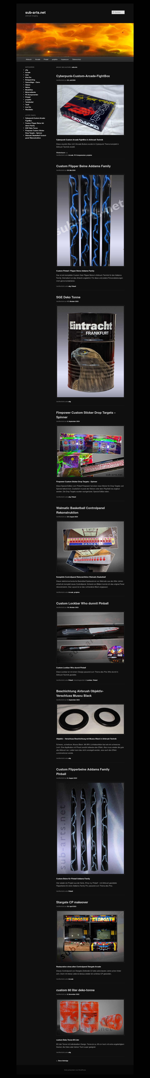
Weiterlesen (62, 152)
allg (69, 286)
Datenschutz (76, 59)
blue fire (28, 77)
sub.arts (74, 67)
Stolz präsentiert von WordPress (75, 1070)
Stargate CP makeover (72, 902)
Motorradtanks (30, 92)
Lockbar (89, 680)
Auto (27, 75)
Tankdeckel (29, 102)
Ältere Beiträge (62, 1061)
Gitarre (27, 85)
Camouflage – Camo (32, 82)
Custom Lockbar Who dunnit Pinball (82, 603)
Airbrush (29, 59)
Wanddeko (29, 109)
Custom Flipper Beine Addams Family (83, 166)
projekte (54, 59)
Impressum (65, 59)
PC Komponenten (80, 155)
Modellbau (29, 90)
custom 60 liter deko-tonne (75, 990)
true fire (28, 107)
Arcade (37, 59)
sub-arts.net (35, 12)
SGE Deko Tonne (68, 297)
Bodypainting (30, 80)
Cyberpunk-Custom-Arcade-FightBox (83, 76)
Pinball (46, 59)
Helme (27, 87)
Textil (27, 104)
